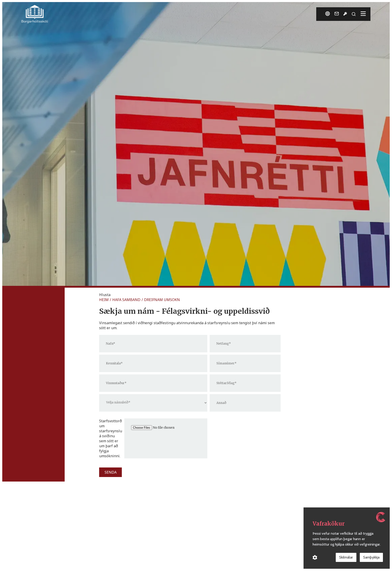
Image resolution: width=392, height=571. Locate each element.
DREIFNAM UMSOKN (162, 299)
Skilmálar (346, 557)
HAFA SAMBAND (126, 299)
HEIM (104, 299)
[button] (104, 294)
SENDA (111, 472)
